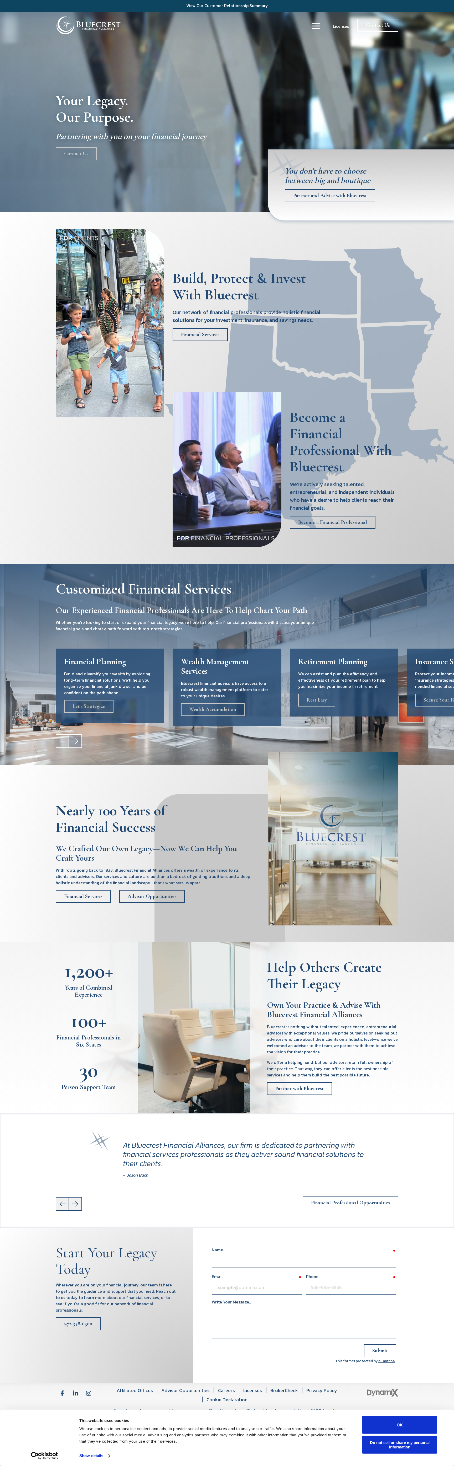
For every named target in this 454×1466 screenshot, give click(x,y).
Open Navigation (316, 26)
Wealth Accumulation (212, 709)
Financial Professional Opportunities (350, 1203)
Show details (91, 1455)
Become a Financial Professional (332, 522)
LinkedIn (75, 1393)
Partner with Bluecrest (299, 1088)
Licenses (341, 26)
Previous (62, 1204)
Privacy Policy (321, 1390)
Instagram (88, 1393)
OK (400, 1424)
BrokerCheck (284, 1390)
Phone (312, 1276)
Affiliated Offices (135, 1390)
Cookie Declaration (227, 1399)
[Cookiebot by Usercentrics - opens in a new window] (45, 1456)
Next (75, 741)
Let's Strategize (89, 706)
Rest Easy (317, 700)
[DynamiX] (382, 1393)
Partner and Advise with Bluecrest (330, 195)
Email (217, 1276)
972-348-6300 (78, 1324)
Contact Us (378, 25)
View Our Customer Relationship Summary (227, 5)
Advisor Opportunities (152, 896)
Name (217, 1250)
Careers (226, 1390)
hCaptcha (386, 1361)
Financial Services (200, 334)
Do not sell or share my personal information (400, 1444)
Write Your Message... (231, 1302)
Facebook (62, 1393)
